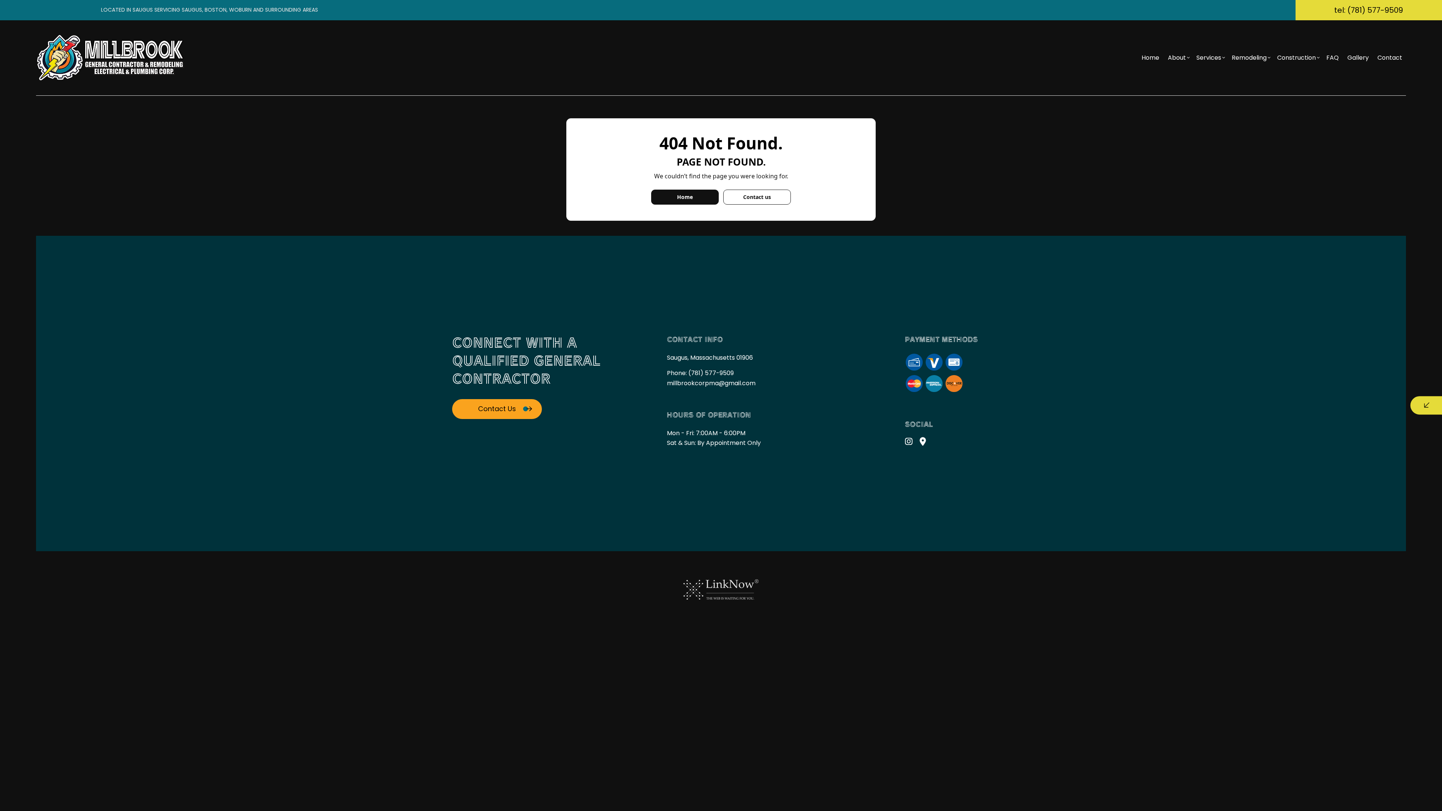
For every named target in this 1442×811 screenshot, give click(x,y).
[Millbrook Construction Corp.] (111, 57)
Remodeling (1249, 57)
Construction (1296, 57)
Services (1208, 57)
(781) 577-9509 (711, 373)
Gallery (1358, 57)
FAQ (1332, 57)
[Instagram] (909, 442)
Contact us (757, 196)
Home (1150, 57)
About (1177, 57)
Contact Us (497, 408)
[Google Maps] (923, 442)
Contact (1389, 57)
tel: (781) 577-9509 (1368, 10)
